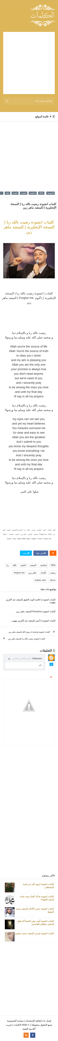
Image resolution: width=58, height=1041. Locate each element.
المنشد (23, 193)
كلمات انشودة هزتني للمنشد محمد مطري (34, 933)
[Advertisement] (29, 63)
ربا (7, 565)
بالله (7, 193)
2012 (41, 193)
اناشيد (15, 193)
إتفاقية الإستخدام (34, 1020)
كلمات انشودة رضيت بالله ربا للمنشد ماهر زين (26, 639)
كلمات (43, 572)
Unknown (37, 658)
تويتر (25, 553)
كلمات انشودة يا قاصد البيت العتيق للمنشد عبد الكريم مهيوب (31, 600)
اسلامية (32, 193)
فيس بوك (40, 553)
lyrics (52, 580)
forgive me (19, 572)
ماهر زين (32, 572)
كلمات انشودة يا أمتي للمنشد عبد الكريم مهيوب (33, 620)
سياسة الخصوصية (15, 1020)
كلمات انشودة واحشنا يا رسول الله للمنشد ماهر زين (29, 632)
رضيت (52, 572)
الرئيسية (50, 193)
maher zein (40, 580)
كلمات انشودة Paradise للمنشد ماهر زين (36, 611)
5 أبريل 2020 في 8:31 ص (22, 659)
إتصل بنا (47, 1020)
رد (51, 664)
